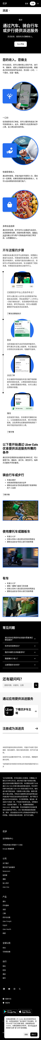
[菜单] (38, 4)
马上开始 (20, 44)
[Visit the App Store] (25, 1011)
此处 (33, 1026)
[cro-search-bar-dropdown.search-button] (36, 685)
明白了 (34, 1034)
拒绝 (26, 1034)
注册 (32, 3)
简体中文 (8, 999)
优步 (5, 3)
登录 (26, 3)
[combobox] (17, 685)
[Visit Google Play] (10, 1012)
